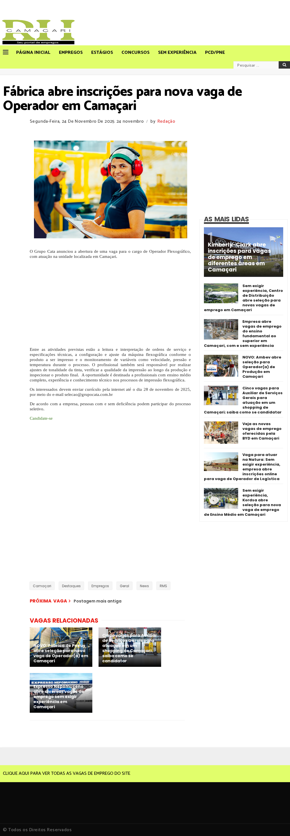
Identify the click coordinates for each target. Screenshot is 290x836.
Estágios (102, 52)
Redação (166, 121)
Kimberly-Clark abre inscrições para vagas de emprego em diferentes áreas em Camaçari (239, 257)
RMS (163, 585)
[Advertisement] (110, 303)
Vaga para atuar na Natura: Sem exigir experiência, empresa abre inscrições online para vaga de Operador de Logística (242, 466)
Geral (124, 585)
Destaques (71, 585)
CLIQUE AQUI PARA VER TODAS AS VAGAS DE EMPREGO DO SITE (66, 773)
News (144, 585)
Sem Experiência (177, 52)
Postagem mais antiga (97, 601)
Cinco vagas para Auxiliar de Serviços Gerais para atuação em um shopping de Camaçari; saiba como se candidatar (243, 400)
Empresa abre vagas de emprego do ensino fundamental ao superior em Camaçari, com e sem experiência (243, 333)
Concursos (135, 52)
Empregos (71, 52)
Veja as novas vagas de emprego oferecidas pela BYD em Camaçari (262, 431)
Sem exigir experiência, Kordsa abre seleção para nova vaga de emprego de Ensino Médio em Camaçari (242, 502)
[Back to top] (276, 822)
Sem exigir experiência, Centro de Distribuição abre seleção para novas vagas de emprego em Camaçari (243, 297)
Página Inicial (33, 52)
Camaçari (42, 585)
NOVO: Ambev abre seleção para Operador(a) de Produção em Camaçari (261, 367)
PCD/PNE (215, 52)
